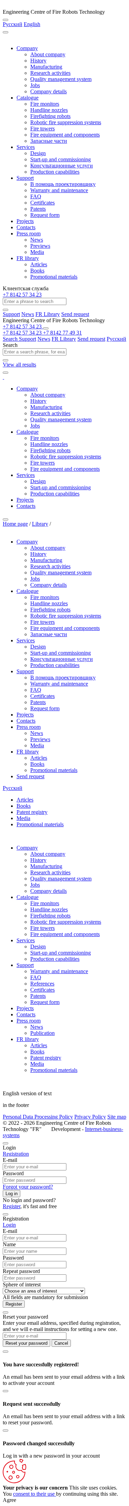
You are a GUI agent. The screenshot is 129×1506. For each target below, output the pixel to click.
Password (13, 1173)
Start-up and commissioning (60, 159)
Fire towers (42, 128)
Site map (116, 1117)
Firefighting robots (50, 116)
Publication (42, 1033)
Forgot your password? (28, 1187)
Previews (40, 246)
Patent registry (32, 812)
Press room (29, 233)
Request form (45, 215)
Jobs (35, 85)
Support (25, 178)
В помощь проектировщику (63, 184)
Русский (12, 24)
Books (37, 270)
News (36, 240)
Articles (38, 264)
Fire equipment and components (65, 135)
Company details (48, 91)
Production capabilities (54, 172)
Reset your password (26, 1343)
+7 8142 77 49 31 (62, 333)
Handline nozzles (49, 110)
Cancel (61, 1343)
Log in (12, 1193)
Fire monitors (44, 104)
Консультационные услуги (61, 165)
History (38, 60)
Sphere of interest (22, 1284)
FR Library (47, 314)
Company (27, 48)
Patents (38, 209)
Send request (75, 314)
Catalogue (28, 98)
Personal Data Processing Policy (38, 1117)
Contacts (26, 227)
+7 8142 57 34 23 (22, 294)
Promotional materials (53, 277)
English (32, 24)
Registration (16, 1154)
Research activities (50, 73)
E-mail (10, 1160)
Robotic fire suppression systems (65, 122)
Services (26, 147)
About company (47, 54)
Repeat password (21, 1271)
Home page (15, 524)
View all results (19, 364)
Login (9, 1225)
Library (40, 524)
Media (37, 252)
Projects (25, 221)
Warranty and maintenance (59, 190)
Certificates (42, 203)
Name (9, 1244)
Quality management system (61, 79)
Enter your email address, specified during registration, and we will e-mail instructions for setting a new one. (62, 1326)
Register (11, 1206)
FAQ (35, 196)
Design (38, 153)
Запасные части (48, 141)
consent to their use (34, 1494)
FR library (28, 258)
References (42, 984)
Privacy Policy (90, 1117)
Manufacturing (46, 67)
